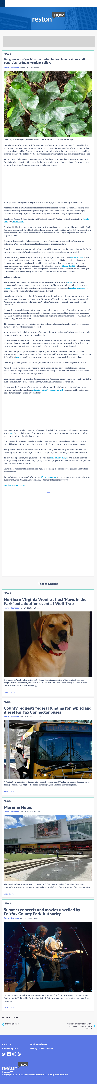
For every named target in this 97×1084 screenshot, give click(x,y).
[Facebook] (9, 1054)
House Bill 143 (76, 257)
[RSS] (19, 1054)
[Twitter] (4, 1054)
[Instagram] (14, 1054)
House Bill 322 (68, 266)
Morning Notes (18, 807)
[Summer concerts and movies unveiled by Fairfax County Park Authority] (48, 957)
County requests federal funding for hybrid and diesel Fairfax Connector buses (48, 710)
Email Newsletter (38, 1044)
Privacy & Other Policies (41, 1048)
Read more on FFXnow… (15, 485)
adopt (70, 282)
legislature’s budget (59, 458)
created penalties (77, 288)
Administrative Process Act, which (47, 390)
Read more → (10, 692)
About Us (6, 1044)
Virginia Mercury (48, 477)
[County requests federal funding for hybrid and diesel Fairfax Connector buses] (48, 749)
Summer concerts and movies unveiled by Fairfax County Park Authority (42, 911)
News (7, 54)
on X (11, 433)
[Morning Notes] (48, 848)
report (19, 357)
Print (48, 493)
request (9, 288)
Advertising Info (10, 1048)
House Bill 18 (18, 222)
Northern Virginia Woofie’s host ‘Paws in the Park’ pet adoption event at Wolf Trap (45, 601)
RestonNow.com (11, 67)
